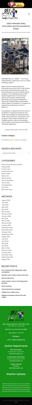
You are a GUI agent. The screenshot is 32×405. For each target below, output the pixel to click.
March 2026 (6, 212)
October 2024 (6, 232)
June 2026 (5, 205)
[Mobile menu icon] (28, 14)
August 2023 (6, 259)
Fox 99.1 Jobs (6, 169)
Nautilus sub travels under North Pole (15, 275)
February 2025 (6, 223)
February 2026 (6, 214)
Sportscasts (6, 183)
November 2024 (7, 230)
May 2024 (5, 243)
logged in (12, 140)
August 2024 (6, 237)
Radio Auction (6, 178)
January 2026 (6, 216)
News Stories (6, 39)
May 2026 (5, 207)
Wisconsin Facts (7, 189)
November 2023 (7, 255)
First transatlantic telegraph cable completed (14, 271)
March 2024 (6, 248)
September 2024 (7, 234)
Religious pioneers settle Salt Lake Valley (14, 296)
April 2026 (5, 209)
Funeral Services (7, 171)
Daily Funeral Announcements (12, 165)
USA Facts (5, 187)
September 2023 (7, 257)
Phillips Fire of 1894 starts (10, 292)
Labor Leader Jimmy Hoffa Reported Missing (14, 282)
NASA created (6, 286)
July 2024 (5, 239)
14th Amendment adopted (11, 289)
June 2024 (5, 241)
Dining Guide (6, 167)
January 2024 (6, 253)
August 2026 (6, 200)
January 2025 (6, 225)
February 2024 (6, 250)
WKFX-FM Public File (19, 340)
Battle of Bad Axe (8, 278)
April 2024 (5, 246)
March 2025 (6, 221)
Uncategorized (7, 185)
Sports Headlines (7, 180)
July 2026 (5, 203)
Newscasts (5, 176)
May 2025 (5, 218)
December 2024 (7, 228)
